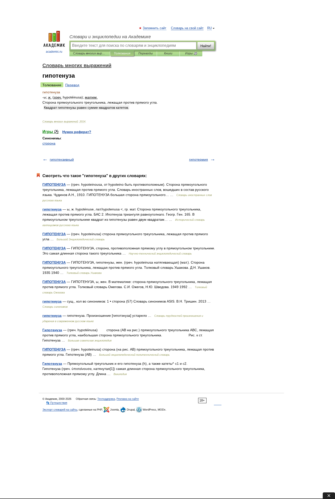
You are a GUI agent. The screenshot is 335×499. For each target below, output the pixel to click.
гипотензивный (62, 159)
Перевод (72, 85)
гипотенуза (52, 209)
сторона (48, 143)
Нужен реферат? (76, 132)
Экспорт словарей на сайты (59, 409)
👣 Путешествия (56, 402)
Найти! (205, 46)
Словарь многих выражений (89, 53)
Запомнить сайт (154, 28)
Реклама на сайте (127, 398)
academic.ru (54, 51)
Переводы (145, 53)
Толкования (122, 53)
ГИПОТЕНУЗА (54, 184)
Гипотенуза (52, 330)
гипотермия (198, 159)
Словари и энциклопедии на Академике (110, 36)
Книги (168, 53)
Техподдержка (106, 398)
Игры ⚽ (191, 53)
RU (209, 28)
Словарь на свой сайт (187, 28)
